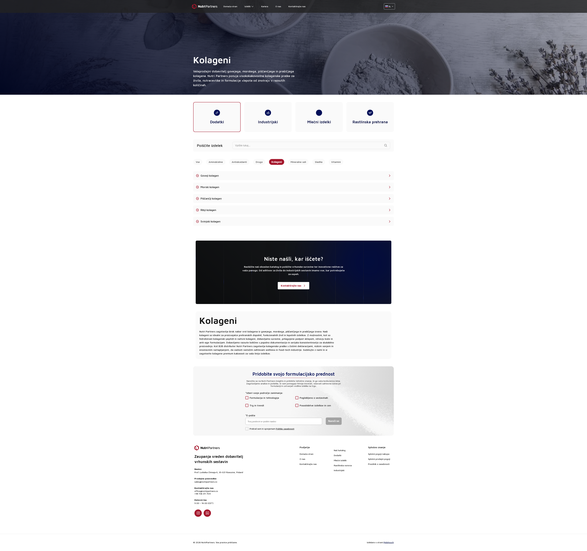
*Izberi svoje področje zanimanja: (264, 393)
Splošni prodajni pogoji (379, 459)
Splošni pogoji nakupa (378, 454)
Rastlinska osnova (343, 465)
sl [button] (390, 6)
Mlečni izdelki (340, 460)
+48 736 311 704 (202, 493)
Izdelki (248, 6)
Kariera (264, 6)
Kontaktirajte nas (297, 6)
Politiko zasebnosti (285, 428)
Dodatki (337, 455)
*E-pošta (250, 415)
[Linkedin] (207, 513)
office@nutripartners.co (206, 491)
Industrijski (339, 470)
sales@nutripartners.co (205, 482)
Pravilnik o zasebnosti (378, 464)
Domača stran (230, 6)
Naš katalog (339, 450)
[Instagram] (198, 513)
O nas (278, 6)
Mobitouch (389, 542)
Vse (198, 162)
